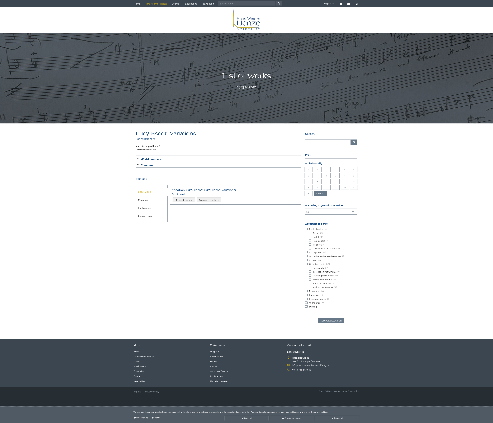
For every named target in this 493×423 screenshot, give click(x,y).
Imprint (157, 417)
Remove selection (331, 320)
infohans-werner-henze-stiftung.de (310, 365)
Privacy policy (142, 417)
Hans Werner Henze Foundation (343, 391)
